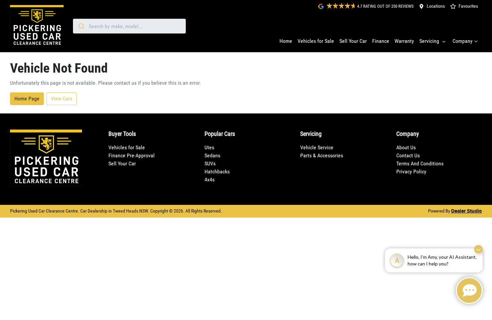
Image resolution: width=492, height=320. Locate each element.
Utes (209, 147)
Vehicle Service (316, 147)
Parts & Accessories (321, 155)
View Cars (61, 98)
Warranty (404, 41)
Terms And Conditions (419, 163)
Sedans (212, 155)
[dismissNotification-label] (478, 249)
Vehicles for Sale (316, 41)
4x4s (209, 179)
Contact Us (408, 155)
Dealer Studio (466, 211)
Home (285, 41)
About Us (406, 147)
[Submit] (81, 26)
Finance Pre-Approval (131, 155)
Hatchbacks (217, 171)
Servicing (429, 41)
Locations (436, 6)
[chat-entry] (469, 290)
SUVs (210, 163)
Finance (380, 41)
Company (463, 41)
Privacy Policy (411, 171)
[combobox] (129, 26)
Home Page (26, 98)
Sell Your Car (353, 41)
